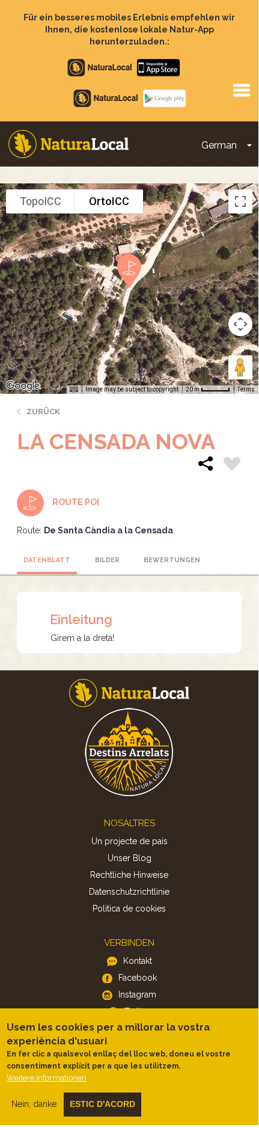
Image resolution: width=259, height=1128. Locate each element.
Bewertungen (170, 560)
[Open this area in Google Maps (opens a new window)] (23, 386)
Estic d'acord (102, 1104)
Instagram (137, 994)
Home (68, 144)
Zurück (43, 411)
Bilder (107, 560)
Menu (241, 90)
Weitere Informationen (47, 1077)
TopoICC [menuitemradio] (40, 201)
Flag (232, 465)
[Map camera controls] (240, 324)
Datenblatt (46, 560)
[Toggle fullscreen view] (240, 201)
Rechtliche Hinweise (129, 875)
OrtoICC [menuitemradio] (109, 201)
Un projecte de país (129, 841)
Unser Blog (129, 858)
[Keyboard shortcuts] (74, 389)
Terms (246, 389)
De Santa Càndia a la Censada (108, 530)
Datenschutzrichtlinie (129, 892)
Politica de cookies (129, 908)
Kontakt (137, 961)
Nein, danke (33, 1104)
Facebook (137, 977)
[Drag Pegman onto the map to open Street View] (240, 367)
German (219, 145)
